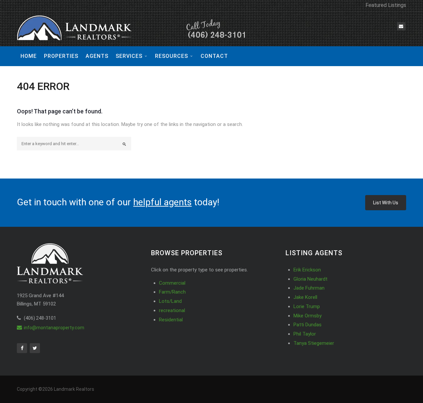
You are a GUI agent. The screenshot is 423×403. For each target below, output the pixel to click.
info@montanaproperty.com (54, 327)
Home (28, 56)
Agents (97, 56)
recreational (172, 310)
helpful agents (162, 202)
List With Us (385, 202)
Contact (214, 56)
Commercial (172, 283)
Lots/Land (170, 301)
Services (129, 56)
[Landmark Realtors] (132, 29)
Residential (171, 320)
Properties (61, 56)
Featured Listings (385, 5)
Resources (171, 56)
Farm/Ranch (172, 292)
